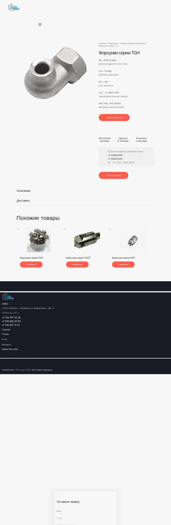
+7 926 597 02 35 (11, 317)
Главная (103, 43)
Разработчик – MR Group (13, 369)
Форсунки (113, 43)
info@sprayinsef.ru (10, 312)
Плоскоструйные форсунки (132, 43)
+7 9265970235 (115, 158)
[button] (38, 240)
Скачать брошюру (114, 117)
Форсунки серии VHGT (78, 257)
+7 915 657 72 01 (11, 325)
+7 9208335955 (115, 155)
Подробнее (31, 264)
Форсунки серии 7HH (31, 257)
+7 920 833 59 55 (11, 321)
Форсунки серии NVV (123, 257)
